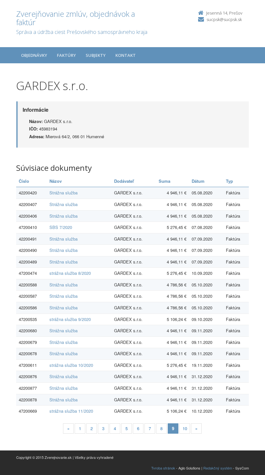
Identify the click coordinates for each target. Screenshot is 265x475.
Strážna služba (63, 193)
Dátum (198, 181)
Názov (55, 181)
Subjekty (96, 55)
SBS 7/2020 (60, 227)
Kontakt (125, 55)
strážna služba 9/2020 (70, 319)
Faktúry (66, 55)
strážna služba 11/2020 (71, 411)
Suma (164, 181)
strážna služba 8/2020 (70, 273)
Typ (229, 181)
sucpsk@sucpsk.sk (224, 19)
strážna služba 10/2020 (71, 365)
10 (185, 428)
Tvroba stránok (163, 467)
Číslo (24, 181)
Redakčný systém (217, 467)
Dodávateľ (124, 181)
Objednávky (34, 55)
